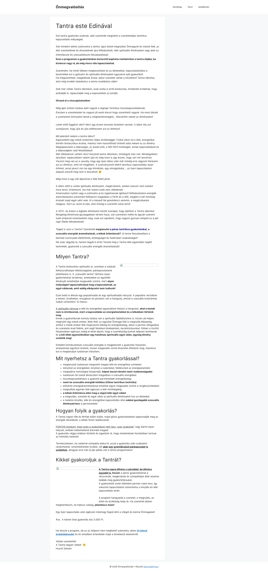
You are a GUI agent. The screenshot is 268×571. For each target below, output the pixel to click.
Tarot (190, 7)
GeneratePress (150, 566)
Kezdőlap (177, 7)
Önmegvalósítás (70, 7)
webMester (203, 7)
